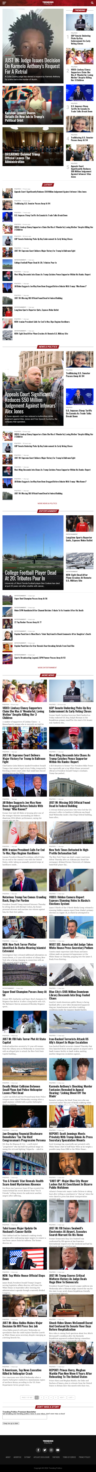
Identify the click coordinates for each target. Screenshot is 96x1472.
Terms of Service (69, 1457)
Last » (71, 1397)
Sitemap (27, 1457)
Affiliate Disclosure (42, 1457)
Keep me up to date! (11, 1423)
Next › (62, 1397)
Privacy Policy (84, 1457)
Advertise (17, 1457)
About (8, 1457)
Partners (56, 1457)
